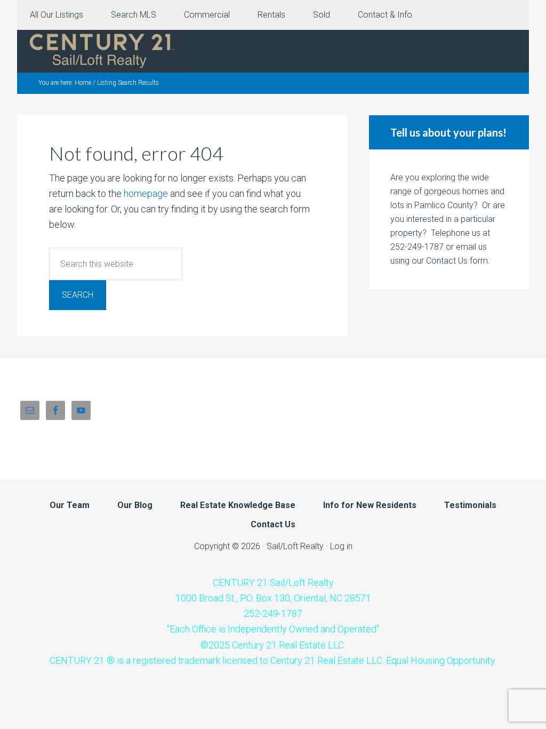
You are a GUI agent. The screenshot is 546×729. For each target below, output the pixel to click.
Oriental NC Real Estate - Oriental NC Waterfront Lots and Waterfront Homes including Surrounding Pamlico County (102, 51)
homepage (146, 193)
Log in (341, 546)
